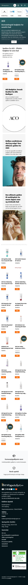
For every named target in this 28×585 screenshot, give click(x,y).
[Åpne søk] (14, 5)
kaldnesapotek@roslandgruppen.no (11, 518)
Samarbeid (5, 544)
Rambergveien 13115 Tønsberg (6, 505)
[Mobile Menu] (25, 5)
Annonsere (5, 546)
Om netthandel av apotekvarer (10, 535)
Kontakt (4, 539)
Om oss (4, 533)
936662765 (17, 509)
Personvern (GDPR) (7, 541)
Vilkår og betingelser (7, 537)
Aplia (24, 576)
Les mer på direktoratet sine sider (11, 498)
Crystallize (9, 578)
